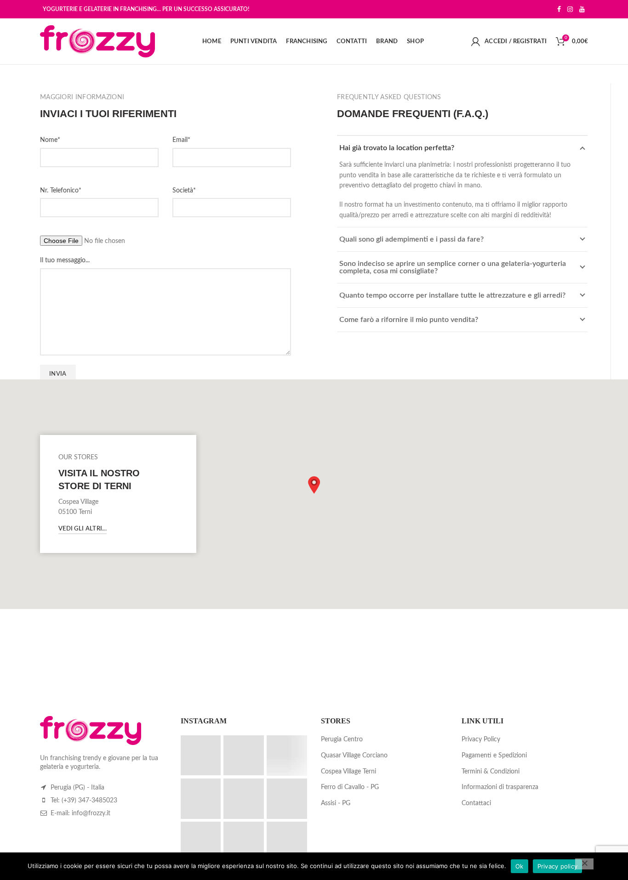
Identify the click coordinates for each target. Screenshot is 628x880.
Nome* (50, 140)
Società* (184, 190)
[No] (584, 863)
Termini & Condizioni (491, 771)
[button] (314, 485)
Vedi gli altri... (82, 529)
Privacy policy (557, 866)
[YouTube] (582, 9)
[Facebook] (559, 9)
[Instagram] (570, 9)
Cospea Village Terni (348, 771)
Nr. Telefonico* (60, 190)
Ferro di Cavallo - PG (350, 787)
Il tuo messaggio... (65, 260)
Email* (181, 140)
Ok (519, 866)
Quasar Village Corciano (354, 755)
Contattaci (476, 803)
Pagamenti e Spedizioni (494, 755)
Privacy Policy (481, 739)
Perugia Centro (342, 739)
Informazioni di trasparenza (500, 787)
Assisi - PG (335, 803)
